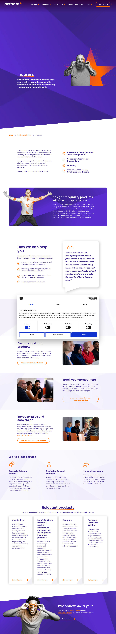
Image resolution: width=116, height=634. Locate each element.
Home (11, 135)
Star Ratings (58, 4)
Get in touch (103, 4)
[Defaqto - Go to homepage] (13, 4)
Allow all (84, 334)
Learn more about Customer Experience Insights (80, 399)
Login (88, 4)
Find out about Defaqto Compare (33, 440)
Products (45, 4)
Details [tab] (58, 304)
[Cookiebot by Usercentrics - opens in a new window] (89, 298)
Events (70, 4)
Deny (32, 334)
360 (30, 435)
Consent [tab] (31, 304)
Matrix (27, 435)
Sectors (34, 4)
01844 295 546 (75, 611)
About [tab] (85, 304)
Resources (79, 4)
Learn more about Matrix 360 (32, 363)
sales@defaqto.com (65, 613)
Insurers (39, 135)
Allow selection (58, 334)
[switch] (47, 327)
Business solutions (24, 135)
